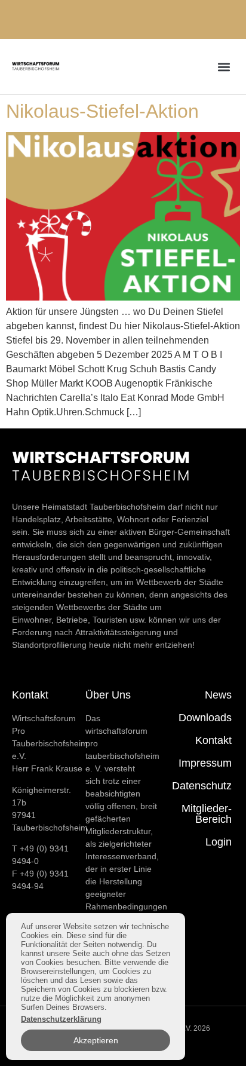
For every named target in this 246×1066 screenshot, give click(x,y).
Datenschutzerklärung (61, 1019)
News (218, 695)
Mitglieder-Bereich (207, 813)
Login (218, 842)
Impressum (205, 763)
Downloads (205, 718)
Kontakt (213, 740)
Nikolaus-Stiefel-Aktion (102, 111)
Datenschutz (202, 786)
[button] (224, 66)
